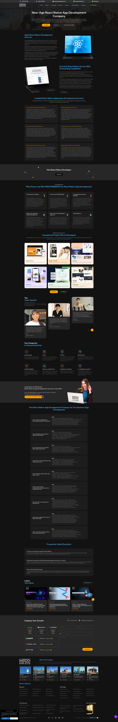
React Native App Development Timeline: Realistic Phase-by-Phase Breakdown (59, 605)
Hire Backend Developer (50, 707)
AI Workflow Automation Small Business (65, 712)
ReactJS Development (90, 693)
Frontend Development (36, 691)
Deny (14, 718)
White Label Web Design (50, 695)
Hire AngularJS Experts (23, 710)
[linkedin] (59, 718)
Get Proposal (93, 5)
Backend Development (50, 691)
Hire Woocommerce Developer (37, 705)
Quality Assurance (49, 693)
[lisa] (59, 310)
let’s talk (54, 291)
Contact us (56, 25)
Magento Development (77, 689)
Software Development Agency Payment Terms (65, 708)
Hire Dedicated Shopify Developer (38, 710)
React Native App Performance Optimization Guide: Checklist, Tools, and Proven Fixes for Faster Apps (36, 605)
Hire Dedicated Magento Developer (38, 707)
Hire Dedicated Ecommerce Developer (50, 710)
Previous (88, 330)
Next (92, 330)
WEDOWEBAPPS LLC (26, 717)
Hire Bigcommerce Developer (24, 705)
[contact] (116, 716)
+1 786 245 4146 (73, 620)
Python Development (63, 689)
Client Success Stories (69, 25)
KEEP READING (30, 608)
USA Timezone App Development (65, 705)
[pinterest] (62, 718)
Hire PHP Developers (49, 713)
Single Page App (35, 695)
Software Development (23, 691)
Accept (5, 718)
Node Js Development (63, 695)
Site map (83, 717)
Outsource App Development (78, 708)
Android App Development (77, 693)
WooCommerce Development (65, 691)
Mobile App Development (36, 689)
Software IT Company (23, 695)
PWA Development (76, 695)
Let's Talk (63, 92)
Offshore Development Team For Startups (78, 706)
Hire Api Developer (22, 707)
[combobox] (61, 633)
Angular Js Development (64, 697)
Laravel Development (76, 691)
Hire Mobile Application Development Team (23, 713)
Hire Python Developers (36, 713)
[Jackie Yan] (82, 303)
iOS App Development (90, 691)
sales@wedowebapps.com (87, 620)
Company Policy (78, 717)
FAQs (88, 717)
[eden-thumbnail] (35, 317)
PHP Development (63, 693)
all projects (63, 291)
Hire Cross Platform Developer (51, 705)
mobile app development (64, 74)
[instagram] (56, 718)
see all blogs (87, 582)
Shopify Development (90, 689)
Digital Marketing (49, 689)
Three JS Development (77, 697)
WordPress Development (90, 695)
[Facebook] (49, 718)
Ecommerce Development (23, 689)
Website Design (35, 693)
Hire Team (59, 174)
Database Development (23, 693)
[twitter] (52, 718)
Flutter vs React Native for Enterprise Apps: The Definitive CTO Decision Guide (82, 605)
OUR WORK (46, 25)
